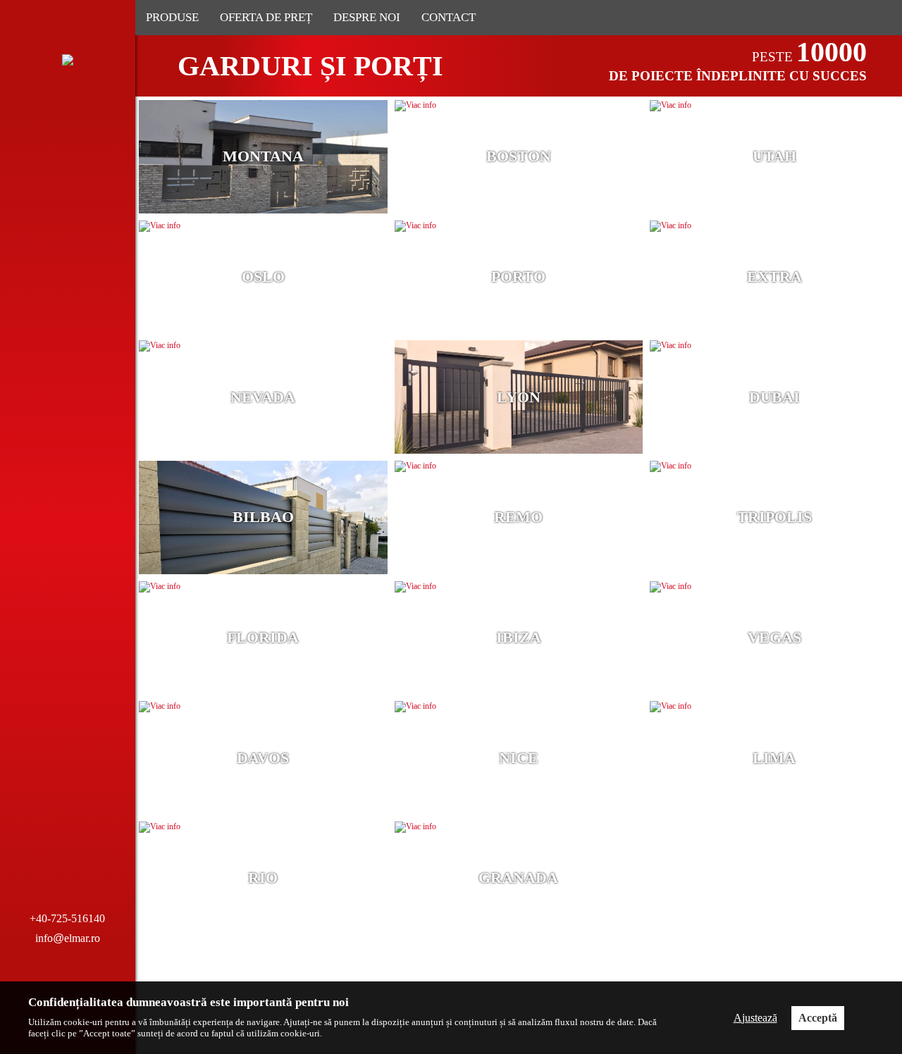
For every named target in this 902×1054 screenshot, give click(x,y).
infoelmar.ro (67, 938)
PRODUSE (172, 17)
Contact (448, 17)
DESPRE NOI (366, 17)
